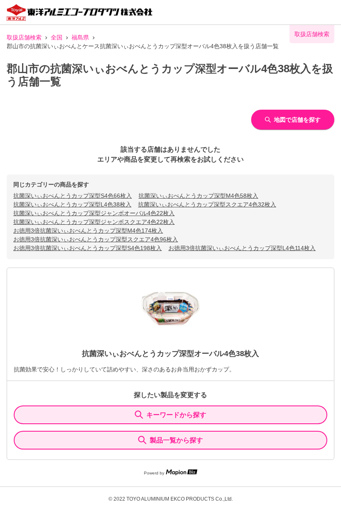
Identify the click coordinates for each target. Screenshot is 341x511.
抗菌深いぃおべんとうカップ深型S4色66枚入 (72, 195)
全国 (56, 37)
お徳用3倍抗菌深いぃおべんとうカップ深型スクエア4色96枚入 (95, 239)
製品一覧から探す (176, 440)
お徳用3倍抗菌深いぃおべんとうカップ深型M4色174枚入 (88, 230)
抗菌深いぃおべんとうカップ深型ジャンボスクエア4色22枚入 (94, 222)
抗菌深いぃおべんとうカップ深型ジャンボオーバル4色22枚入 (94, 213)
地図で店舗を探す (297, 119)
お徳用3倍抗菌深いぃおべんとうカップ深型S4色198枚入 (87, 248)
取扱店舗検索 (24, 37)
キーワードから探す (176, 414)
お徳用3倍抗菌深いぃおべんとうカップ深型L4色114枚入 (242, 248)
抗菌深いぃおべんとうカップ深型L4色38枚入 (72, 204)
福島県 (80, 37)
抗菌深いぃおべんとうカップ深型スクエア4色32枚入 (207, 204)
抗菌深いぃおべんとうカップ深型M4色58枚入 (198, 195)
